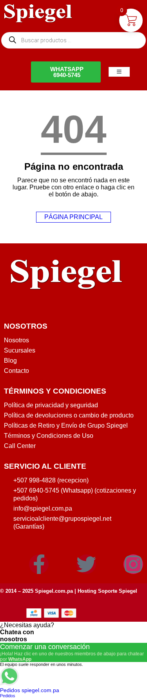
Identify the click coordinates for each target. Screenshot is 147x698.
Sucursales (19, 350)
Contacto (16, 370)
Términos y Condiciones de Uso (48, 435)
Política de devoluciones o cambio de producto (69, 415)
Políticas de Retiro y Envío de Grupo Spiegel (66, 425)
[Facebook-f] (39, 564)
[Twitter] (86, 564)
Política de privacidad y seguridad (51, 405)
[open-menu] (119, 72)
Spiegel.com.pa (54, 591)
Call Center (20, 446)
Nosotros (16, 340)
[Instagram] (133, 564)
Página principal (73, 217)
